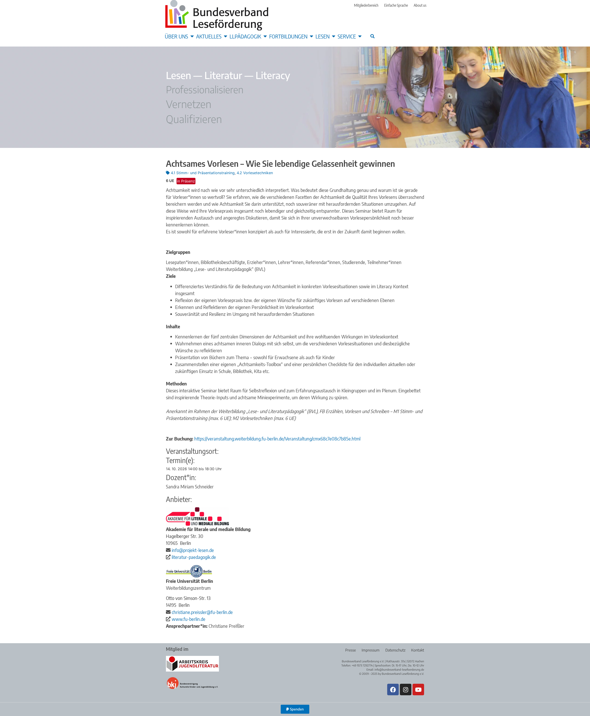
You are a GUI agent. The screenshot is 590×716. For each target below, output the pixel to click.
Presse (350, 650)
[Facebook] (393, 689)
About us (420, 5)
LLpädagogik (245, 36)
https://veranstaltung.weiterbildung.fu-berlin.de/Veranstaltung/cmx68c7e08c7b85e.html (277, 438)
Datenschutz (395, 650)
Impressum (371, 650)
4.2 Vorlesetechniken (255, 172)
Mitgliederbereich (366, 5)
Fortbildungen (288, 36)
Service (347, 36)
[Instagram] (405, 689)
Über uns (176, 36)
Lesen (323, 36)
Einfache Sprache (396, 5)
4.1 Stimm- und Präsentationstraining (203, 172)
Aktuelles (208, 36)
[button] (372, 36)
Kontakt (417, 650)
